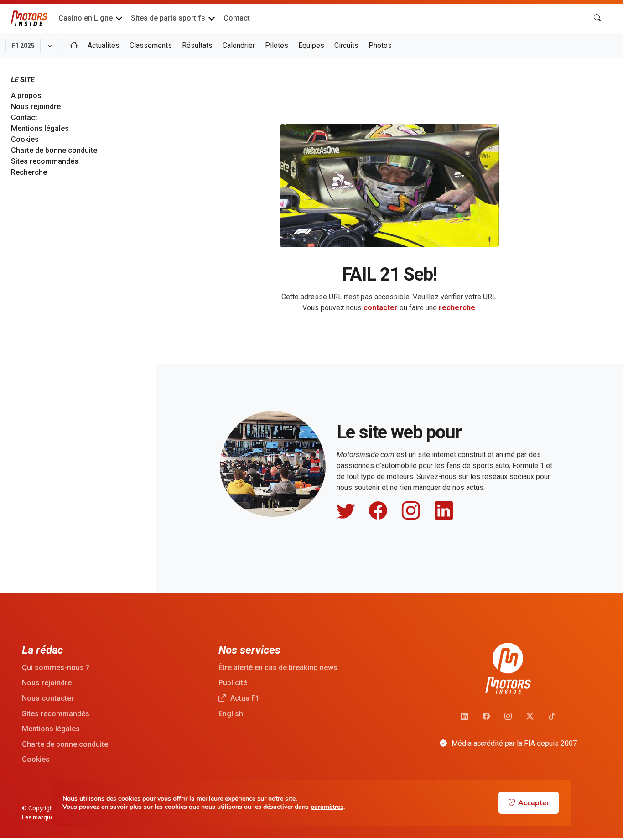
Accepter (533, 803)
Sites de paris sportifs (168, 18)
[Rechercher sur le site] (597, 18)
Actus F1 (244, 698)
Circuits (346, 45)
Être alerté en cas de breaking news (277, 667)
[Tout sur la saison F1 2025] (74, 45)
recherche (457, 307)
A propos (26, 95)
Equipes (311, 45)
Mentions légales (40, 128)
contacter (380, 307)
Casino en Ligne (85, 18)
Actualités (103, 45)
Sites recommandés (44, 161)
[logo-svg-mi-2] (29, 18)
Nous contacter (48, 698)
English (230, 713)
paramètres (327, 807)
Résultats (197, 45)
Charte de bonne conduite (54, 150)
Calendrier (239, 45)
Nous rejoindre (36, 106)
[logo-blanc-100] (508, 668)
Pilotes (276, 45)
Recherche (29, 172)
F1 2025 (23, 45)
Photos (380, 45)
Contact (236, 18)
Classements (151, 45)
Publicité (232, 682)
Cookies (25, 139)
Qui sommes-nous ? (55, 667)
